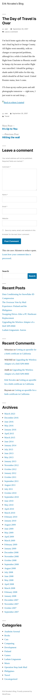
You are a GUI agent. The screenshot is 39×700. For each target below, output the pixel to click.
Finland (7, 651)
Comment (6, 167)
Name (5, 195)
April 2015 (9, 433)
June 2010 (8, 500)
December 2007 (11, 600)
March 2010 (9, 512)
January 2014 (10, 445)
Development (10, 647)
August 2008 (10, 568)
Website (5, 218)
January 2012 (10, 473)
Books (7, 635)
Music (7, 663)
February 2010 (10, 516)
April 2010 (9, 509)
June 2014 (8, 441)
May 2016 (8, 425)
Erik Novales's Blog (13, 3)
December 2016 (11, 417)
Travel (7, 116)
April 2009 (9, 536)
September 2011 (11, 481)
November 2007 (11, 604)
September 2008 (11, 564)
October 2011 (10, 477)
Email (4, 207)
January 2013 (10, 461)
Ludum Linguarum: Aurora (14, 330)
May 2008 (8, 580)
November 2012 (11, 465)
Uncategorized (10, 679)
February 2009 (10, 544)
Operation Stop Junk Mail (15, 667)
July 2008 (8, 572)
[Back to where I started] (13, 102)
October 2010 (10, 493)
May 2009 (8, 532)
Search (5, 271)
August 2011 (10, 485)
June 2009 (8, 528)
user (6, 29)
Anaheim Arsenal (12, 631)
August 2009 (10, 524)
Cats (6, 639)
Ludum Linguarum (12, 659)
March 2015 (9, 437)
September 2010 (11, 497)
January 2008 (10, 596)
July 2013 (8, 449)
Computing (9, 643)
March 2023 (9, 413)
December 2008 (11, 552)
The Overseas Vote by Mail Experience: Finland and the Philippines (14, 306)
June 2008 (8, 576)
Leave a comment (11, 32)
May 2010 (8, 505)
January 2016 (10, 429)
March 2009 (9, 540)
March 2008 (9, 588)
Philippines (9, 671)
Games (7, 655)
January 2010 (10, 520)
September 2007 (11, 612)
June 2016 (8, 421)
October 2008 (10, 560)
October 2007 (10, 608)
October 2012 (10, 469)
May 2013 (8, 457)
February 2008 (10, 592)
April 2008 (9, 584)
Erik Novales (10, 380)
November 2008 (11, 556)
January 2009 (10, 548)
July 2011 (8, 489)
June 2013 (8, 453)
